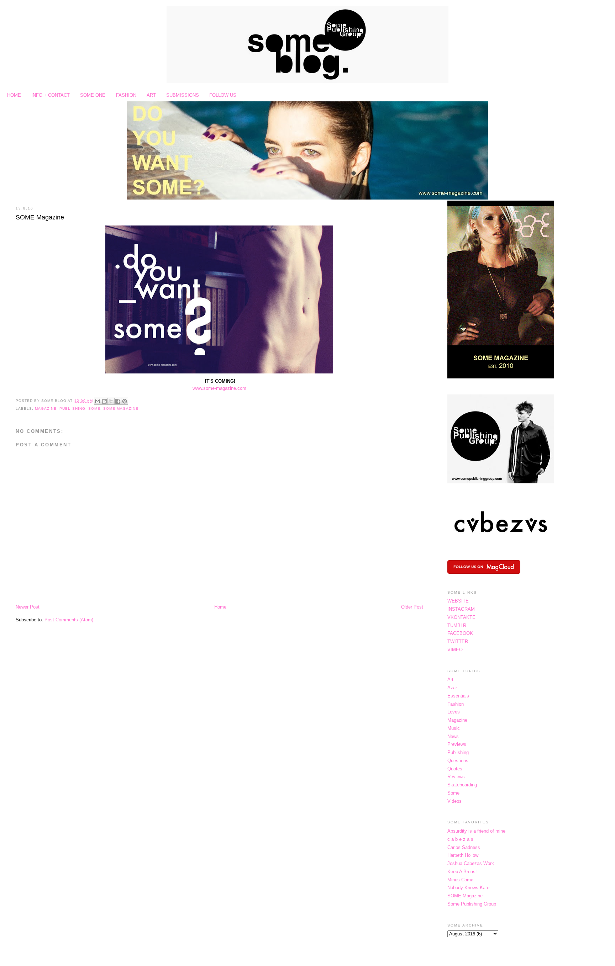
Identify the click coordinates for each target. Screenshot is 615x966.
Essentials (458, 696)
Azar (452, 687)
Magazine (46, 408)
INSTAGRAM (461, 609)
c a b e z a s (460, 839)
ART (151, 95)
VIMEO (455, 649)
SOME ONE (92, 95)
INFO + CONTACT (50, 95)
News (453, 736)
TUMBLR (456, 625)
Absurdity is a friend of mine (476, 831)
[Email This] (97, 401)
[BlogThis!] (104, 401)
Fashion (455, 704)
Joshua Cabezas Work (470, 863)
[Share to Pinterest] (124, 401)
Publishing (72, 408)
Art (450, 679)
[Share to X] (111, 401)
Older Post (412, 607)
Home (220, 607)
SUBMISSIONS (182, 95)
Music (453, 728)
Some (94, 408)
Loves (453, 712)
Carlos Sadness (463, 847)
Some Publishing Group (471, 904)
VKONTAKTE (461, 617)
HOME (14, 95)
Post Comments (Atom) (68, 619)
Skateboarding (462, 784)
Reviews (456, 776)
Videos (454, 801)
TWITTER (457, 641)
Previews (456, 744)
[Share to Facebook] (117, 401)
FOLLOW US (222, 95)
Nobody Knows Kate (468, 887)
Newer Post (28, 607)
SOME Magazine (40, 217)
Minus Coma (460, 879)
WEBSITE (458, 601)
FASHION (126, 95)
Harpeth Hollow (462, 855)
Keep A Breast (462, 871)
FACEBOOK (460, 633)
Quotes (454, 768)
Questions (457, 760)
